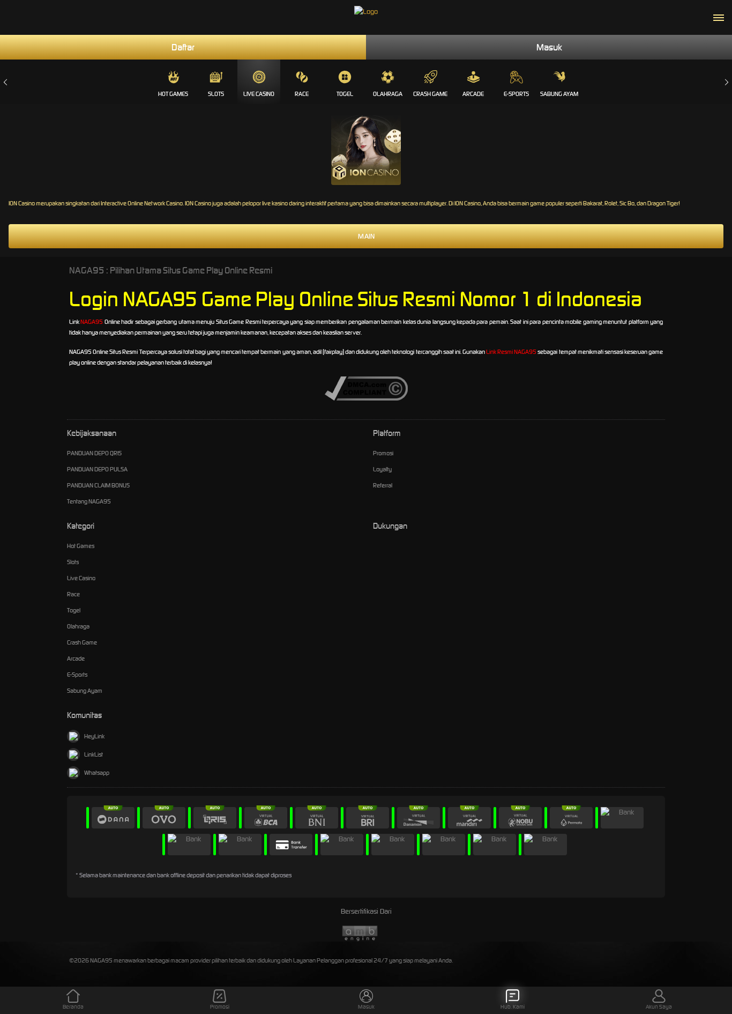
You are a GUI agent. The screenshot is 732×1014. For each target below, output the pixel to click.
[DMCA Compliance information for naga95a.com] (366, 387)
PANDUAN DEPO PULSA (97, 469)
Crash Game (430, 94)
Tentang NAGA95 (89, 501)
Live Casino (258, 94)
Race (302, 94)
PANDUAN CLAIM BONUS (98, 485)
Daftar (183, 47)
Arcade (473, 94)
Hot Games (173, 94)
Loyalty (382, 469)
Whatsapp (96, 772)
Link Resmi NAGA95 (511, 352)
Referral (382, 485)
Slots (216, 94)
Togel (345, 94)
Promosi (383, 453)
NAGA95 (91, 321)
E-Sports (516, 94)
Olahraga (387, 94)
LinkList (93, 754)
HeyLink (94, 736)
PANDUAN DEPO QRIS (94, 453)
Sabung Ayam (559, 94)
